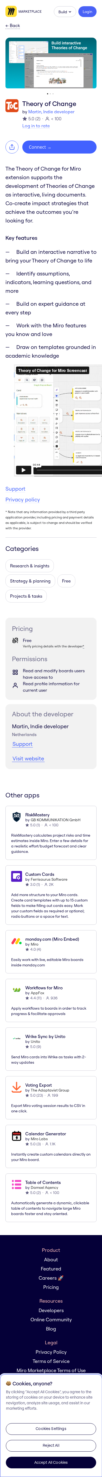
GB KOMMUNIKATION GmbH (56, 819)
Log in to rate (36, 125)
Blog (51, 1329)
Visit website (28, 758)
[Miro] (11, 12)
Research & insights (29, 565)
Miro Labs (39, 1138)
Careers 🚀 (51, 1278)
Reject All (51, 1445)
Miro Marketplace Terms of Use (51, 1370)
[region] (51, 1425)
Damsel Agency (44, 1187)
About (51, 1259)
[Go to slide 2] (50, 93)
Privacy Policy (51, 1352)
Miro (34, 944)
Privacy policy (22, 499)
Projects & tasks (26, 596)
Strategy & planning (30, 581)
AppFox (37, 992)
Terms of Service (51, 1361)
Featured (51, 1269)
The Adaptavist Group (50, 1090)
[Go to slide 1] (47, 93)
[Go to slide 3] (53, 93)
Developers (51, 1310)
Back (12, 25)
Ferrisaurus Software (49, 879)
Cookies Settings (51, 1428)
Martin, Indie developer (51, 111)
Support (15, 488)
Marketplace (30, 11)
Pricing (51, 1287)
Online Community (51, 1319)
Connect (40, 147)
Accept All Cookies (51, 1462)
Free (66, 581)
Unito (35, 1041)
